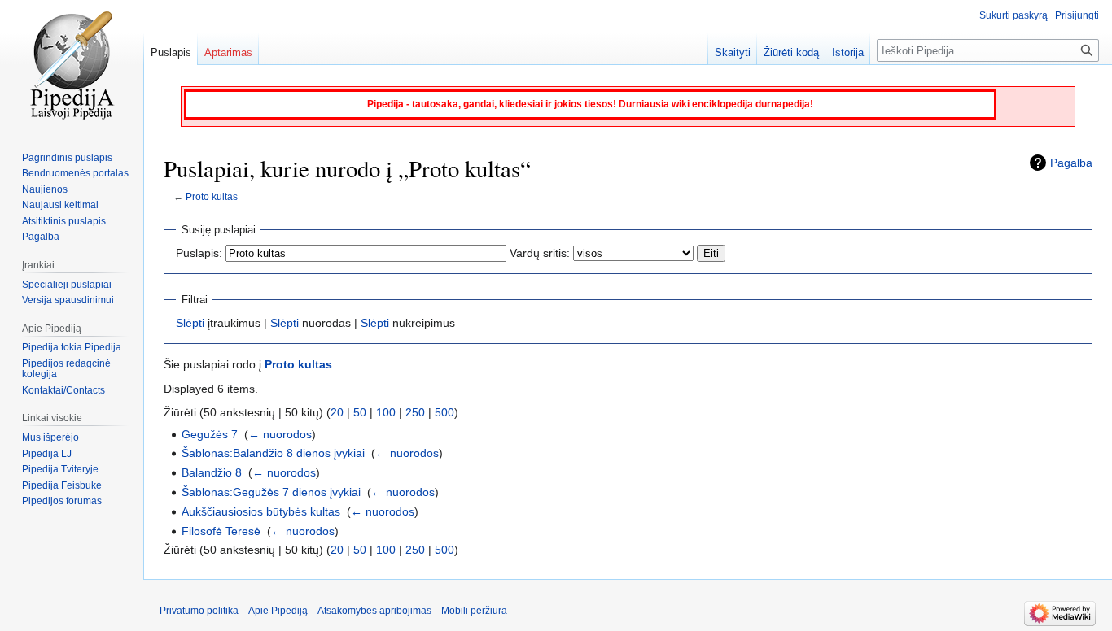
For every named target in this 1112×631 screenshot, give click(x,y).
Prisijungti (1077, 15)
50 (359, 412)
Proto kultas (212, 196)
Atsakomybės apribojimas (374, 610)
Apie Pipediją (278, 610)
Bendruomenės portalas (75, 173)
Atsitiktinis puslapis (64, 221)
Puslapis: (199, 252)
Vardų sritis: (540, 252)
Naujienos (45, 189)
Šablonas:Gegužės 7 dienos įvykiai (271, 491)
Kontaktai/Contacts (63, 390)
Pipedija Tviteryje (60, 469)
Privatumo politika (199, 610)
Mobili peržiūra (474, 610)
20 (337, 412)
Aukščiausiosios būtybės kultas (261, 511)
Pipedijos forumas (62, 501)
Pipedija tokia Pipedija (71, 347)
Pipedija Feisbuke (62, 485)
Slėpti (190, 322)
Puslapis (171, 52)
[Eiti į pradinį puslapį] (72, 65)
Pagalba (1071, 162)
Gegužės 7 (210, 434)
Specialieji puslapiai (67, 284)
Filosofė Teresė (221, 530)
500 (444, 412)
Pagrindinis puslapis (67, 157)
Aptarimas (228, 52)
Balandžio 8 (212, 472)
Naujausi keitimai (60, 205)
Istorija (848, 52)
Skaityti (733, 52)
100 (386, 412)
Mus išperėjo (50, 437)
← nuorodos (280, 434)
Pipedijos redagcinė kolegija (66, 369)
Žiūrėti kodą (791, 52)
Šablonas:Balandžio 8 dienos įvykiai (273, 452)
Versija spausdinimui (68, 300)
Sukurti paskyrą (1013, 15)
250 (415, 412)
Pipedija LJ (47, 453)
